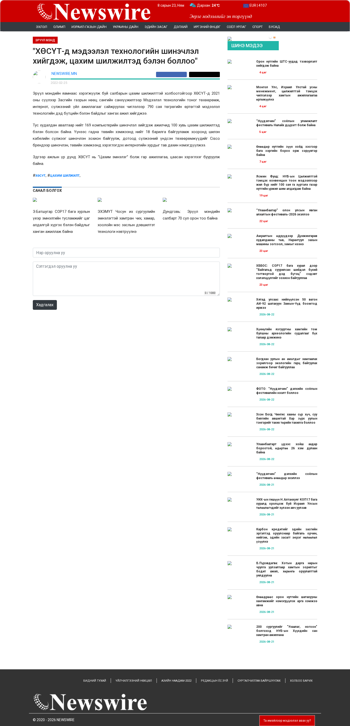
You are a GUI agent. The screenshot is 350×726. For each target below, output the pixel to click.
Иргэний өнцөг (207, 27)
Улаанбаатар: (213, 5)
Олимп (59, 27)
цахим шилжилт (65, 175)
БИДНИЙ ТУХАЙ (94, 680)
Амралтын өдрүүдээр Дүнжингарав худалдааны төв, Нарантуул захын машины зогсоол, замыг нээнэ (286, 240)
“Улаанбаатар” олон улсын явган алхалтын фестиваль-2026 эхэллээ (286, 212)
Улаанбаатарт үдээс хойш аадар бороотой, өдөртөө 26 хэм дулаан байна (286, 448)
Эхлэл (41, 27)
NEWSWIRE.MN (64, 74)
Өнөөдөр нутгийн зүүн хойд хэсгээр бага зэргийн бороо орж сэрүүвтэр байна (286, 151)
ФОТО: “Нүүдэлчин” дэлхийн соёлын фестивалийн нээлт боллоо (286, 391)
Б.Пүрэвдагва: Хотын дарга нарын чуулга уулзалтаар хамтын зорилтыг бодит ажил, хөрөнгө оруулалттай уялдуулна (286, 569)
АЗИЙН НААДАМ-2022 (176, 680)
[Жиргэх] (204, 74)
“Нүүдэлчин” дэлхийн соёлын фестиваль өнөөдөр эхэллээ (286, 476)
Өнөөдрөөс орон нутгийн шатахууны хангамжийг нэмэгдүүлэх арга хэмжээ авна (286, 601)
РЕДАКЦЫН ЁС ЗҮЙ (214, 680)
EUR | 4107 (258, 5)
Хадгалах (45, 304)
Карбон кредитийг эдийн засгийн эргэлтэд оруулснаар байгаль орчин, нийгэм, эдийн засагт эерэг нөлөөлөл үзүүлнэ (286, 535)
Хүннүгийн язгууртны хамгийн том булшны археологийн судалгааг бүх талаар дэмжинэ (286, 333)
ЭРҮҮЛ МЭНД (45, 40)
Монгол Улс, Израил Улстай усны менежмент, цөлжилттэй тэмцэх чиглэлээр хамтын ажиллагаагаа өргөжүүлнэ (286, 93)
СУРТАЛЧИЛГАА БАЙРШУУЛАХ (259, 680)
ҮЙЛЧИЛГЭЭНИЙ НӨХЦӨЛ (134, 680)
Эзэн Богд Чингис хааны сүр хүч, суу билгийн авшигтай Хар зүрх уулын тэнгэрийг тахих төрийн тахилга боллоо (286, 418)
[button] (270, 37)
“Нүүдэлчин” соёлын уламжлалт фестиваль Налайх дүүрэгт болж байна (286, 123)
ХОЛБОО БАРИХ (301, 680)
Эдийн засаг (156, 27)
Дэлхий (181, 27)
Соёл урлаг (236, 27)
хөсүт (40, 175)
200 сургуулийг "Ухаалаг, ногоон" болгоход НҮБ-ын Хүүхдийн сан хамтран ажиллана (286, 631)
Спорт (257, 27)
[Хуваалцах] (172, 74)
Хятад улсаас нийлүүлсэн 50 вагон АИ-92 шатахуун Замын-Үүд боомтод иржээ (286, 304)
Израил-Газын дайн (89, 27)
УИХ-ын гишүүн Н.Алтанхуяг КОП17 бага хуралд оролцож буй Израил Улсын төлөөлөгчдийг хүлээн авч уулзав (286, 504)
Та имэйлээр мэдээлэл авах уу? (287, 720)
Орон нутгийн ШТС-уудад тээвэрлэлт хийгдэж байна (286, 63)
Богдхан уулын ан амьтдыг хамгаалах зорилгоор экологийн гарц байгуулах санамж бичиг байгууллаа (286, 363)
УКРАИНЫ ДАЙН (125, 27)
